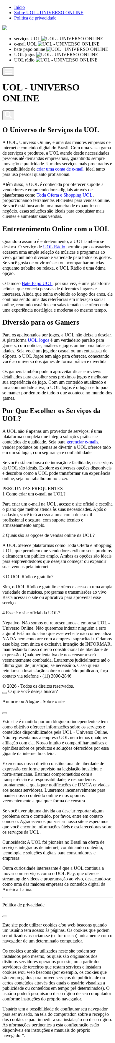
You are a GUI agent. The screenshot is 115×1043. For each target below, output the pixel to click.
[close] (4, 693)
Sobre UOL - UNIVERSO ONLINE (48, 12)
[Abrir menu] (8, 71)
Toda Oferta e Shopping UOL (65, 194)
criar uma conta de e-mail (60, 168)
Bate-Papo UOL (37, 283)
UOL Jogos (38, 340)
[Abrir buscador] (8, 115)
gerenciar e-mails (82, 441)
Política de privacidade (35, 17)
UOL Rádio (54, 246)
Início (19, 7)
